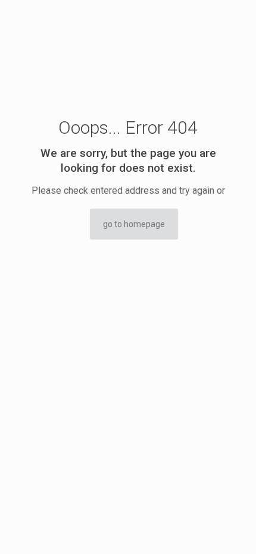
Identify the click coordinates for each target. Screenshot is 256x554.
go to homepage (134, 224)
